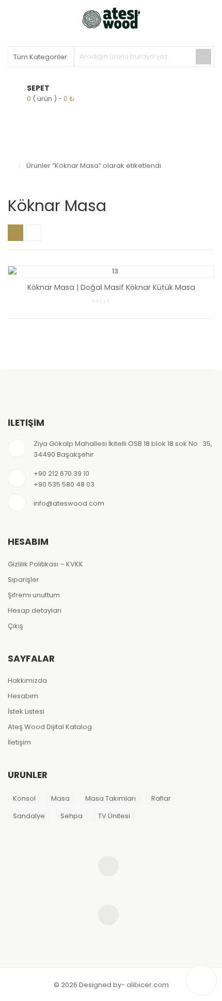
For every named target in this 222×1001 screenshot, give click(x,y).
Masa (60, 798)
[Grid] (15, 233)
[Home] (10, 166)
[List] (33, 233)
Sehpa (71, 816)
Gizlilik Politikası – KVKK (45, 564)
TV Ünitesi (114, 816)
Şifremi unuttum (34, 595)
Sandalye (29, 816)
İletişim (19, 742)
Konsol (24, 798)
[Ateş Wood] (111, 18)
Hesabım (23, 696)
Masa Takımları (110, 798)
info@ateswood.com (69, 503)
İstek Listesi (26, 711)
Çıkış (15, 626)
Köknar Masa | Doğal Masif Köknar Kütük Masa (111, 287)
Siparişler (23, 579)
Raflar (161, 798)
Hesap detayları (34, 610)
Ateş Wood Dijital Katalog (50, 727)
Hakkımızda (27, 680)
